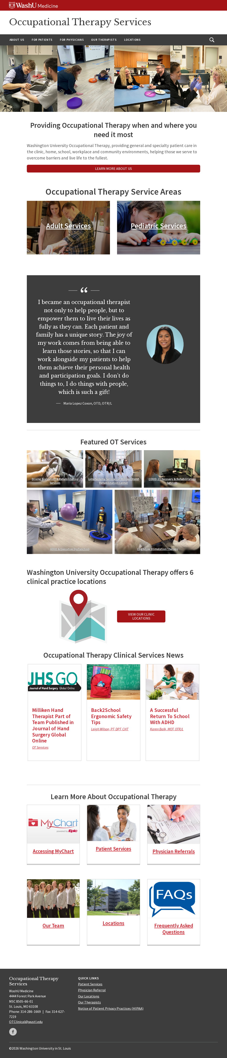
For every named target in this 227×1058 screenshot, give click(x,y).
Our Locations (88, 996)
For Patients (42, 40)
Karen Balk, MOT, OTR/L (166, 729)
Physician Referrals (174, 851)
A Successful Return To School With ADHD (170, 716)
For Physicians (72, 40)
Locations (132, 40)
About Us (17, 40)
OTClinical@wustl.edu (26, 1021)
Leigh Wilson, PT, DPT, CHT (109, 729)
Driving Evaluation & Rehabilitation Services (55, 481)
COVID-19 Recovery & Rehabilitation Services (172, 481)
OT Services (40, 747)
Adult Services (68, 225)
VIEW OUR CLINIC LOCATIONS (141, 616)
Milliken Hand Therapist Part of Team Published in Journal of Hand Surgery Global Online (53, 725)
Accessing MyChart (53, 851)
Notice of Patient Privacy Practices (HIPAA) (110, 1008)
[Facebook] (13, 1032)
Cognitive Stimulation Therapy (157, 549)
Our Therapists (104, 40)
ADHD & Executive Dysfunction (69, 549)
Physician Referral (92, 990)
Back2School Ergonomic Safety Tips (111, 716)
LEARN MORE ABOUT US (113, 168)
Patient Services (113, 848)
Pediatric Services (158, 225)
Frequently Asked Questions (173, 928)
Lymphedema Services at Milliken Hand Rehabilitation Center (113, 481)
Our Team (53, 925)
